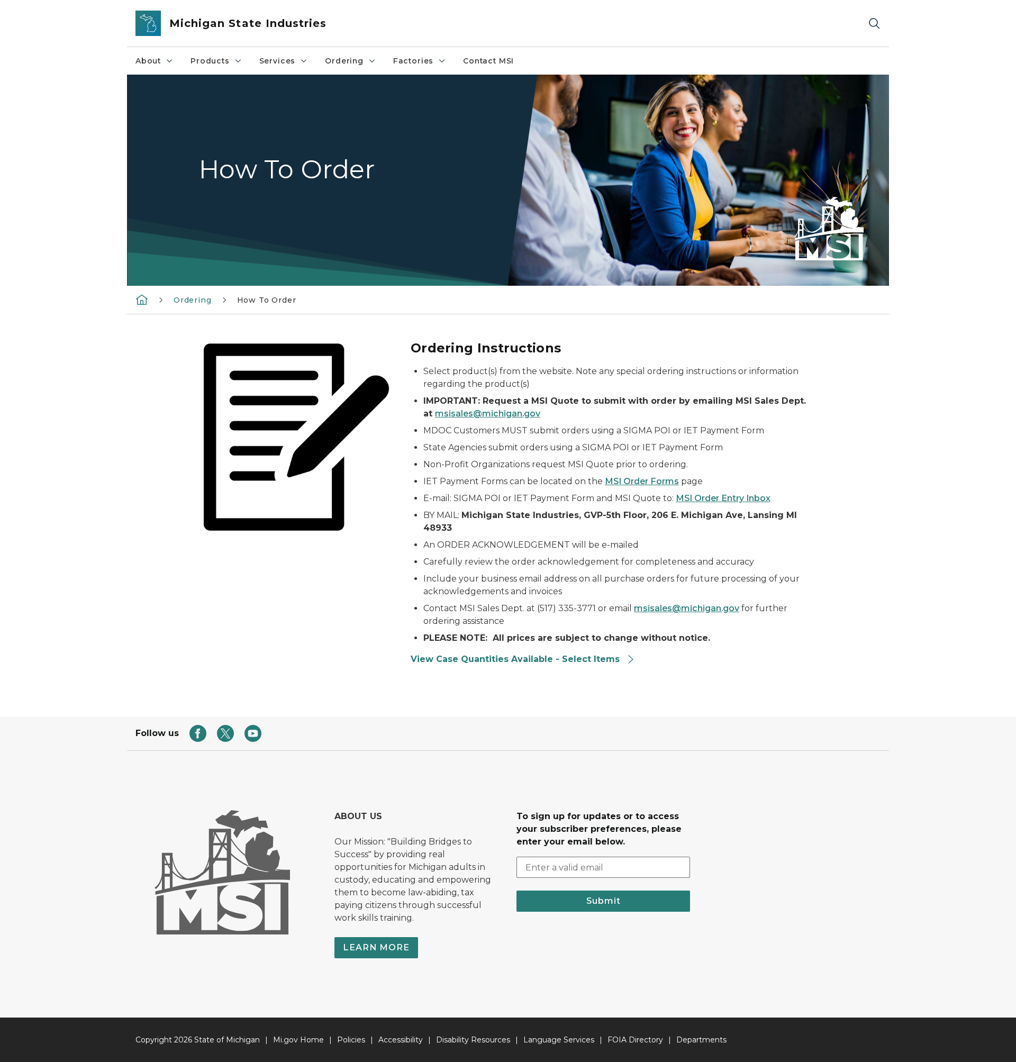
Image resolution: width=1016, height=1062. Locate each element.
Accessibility (400, 1040)
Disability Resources (473, 1040)
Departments (701, 1040)
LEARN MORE (376, 947)
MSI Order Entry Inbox (723, 498)
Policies (351, 1040)
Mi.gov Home (298, 1040)
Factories (413, 61)
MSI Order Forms (642, 481)
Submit (603, 901)
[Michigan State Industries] (141, 299)
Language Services (558, 1040)
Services (277, 61)
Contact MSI (488, 61)
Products (210, 61)
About (148, 61)
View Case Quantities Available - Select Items (516, 659)
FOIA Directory (635, 1040)
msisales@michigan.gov (487, 414)
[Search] (874, 23)
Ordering (344, 61)
